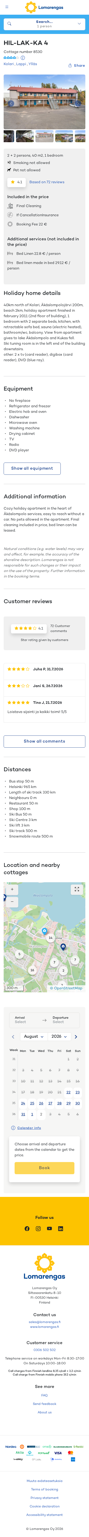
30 (77, 1104)
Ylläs (33, 64)
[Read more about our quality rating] (23, 58)
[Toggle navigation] (7, 7)
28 (59, 1104)
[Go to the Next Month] (76, 1037)
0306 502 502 (45, 1350)
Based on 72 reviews (46, 182)
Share (79, 66)
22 (68, 1093)
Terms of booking (44, 1489)
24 (23, 1104)
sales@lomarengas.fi (44, 1322)
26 (41, 1104)
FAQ (44, 1395)
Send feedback (44, 1404)
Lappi (21, 64)
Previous (11, 103)
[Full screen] (77, 890)
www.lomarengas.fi (44, 1327)
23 (78, 1093)
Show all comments (44, 741)
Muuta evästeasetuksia (45, 1481)
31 (23, 1115)
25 (32, 1104)
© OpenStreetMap (66, 988)
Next (78, 103)
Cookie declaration (45, 1506)
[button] (4, 898)
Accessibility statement (44, 1515)
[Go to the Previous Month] (13, 1037)
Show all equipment (32, 468)
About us (45, 1412)
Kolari (9, 64)
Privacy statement (45, 1498)
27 (50, 1104)
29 (68, 1104)
